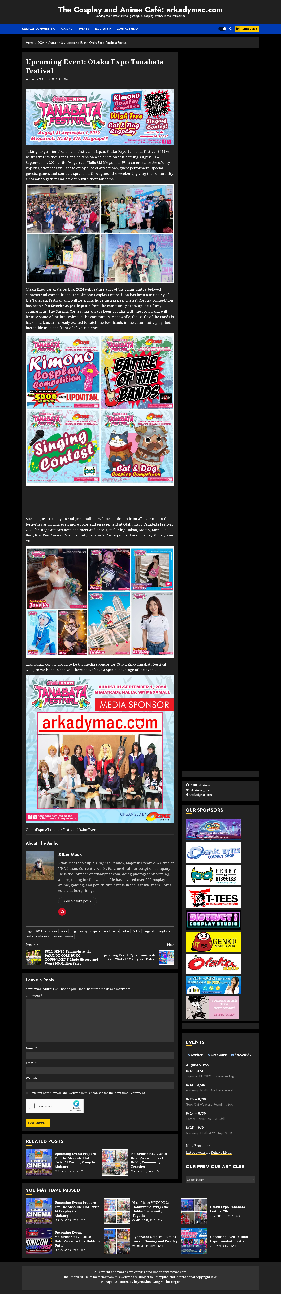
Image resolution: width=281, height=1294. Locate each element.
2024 (39, 931)
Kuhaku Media (221, 1152)
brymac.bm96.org (147, 1282)
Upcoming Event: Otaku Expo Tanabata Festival (229, 1239)
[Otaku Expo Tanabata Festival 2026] (194, 1211)
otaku (30, 936)
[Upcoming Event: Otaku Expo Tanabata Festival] (194, 1241)
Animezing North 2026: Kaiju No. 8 (209, 1133)
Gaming (67, 29)
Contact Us (126, 29)
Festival (136, 931)
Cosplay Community (37, 29)
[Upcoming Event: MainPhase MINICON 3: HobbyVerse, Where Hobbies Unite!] (39, 1241)
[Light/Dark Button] (222, 29)
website (69, 936)
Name (31, 1048)
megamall (149, 931)
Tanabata (57, 936)
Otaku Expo (42, 936)
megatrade (164, 931)
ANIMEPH (196, 1055)
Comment (34, 996)
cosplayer (95, 931)
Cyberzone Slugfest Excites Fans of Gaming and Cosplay (154, 1239)
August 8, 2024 (58, 79)
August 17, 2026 (144, 1171)
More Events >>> (198, 1146)
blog (73, 931)
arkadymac (51, 931)
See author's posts (77, 901)
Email (31, 1063)
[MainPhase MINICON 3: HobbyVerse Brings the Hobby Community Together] (115, 1162)
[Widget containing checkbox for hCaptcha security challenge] (55, 1106)
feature (125, 931)
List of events (196, 1152)
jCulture (101, 29)
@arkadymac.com (200, 795)
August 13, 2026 (68, 1250)
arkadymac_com (199, 790)
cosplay (83, 931)
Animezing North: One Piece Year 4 (209, 1090)
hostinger (173, 1282)
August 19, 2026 (68, 1171)
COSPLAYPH (218, 1055)
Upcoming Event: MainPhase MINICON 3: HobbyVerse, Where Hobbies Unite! (77, 1238)
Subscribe (249, 29)
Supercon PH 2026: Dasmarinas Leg (210, 1076)
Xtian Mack (36, 79)
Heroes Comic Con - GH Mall (205, 1119)
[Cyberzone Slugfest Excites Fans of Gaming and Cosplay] (117, 1241)
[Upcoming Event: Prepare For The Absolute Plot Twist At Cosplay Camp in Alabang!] (39, 1162)
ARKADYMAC (242, 1055)
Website (32, 1078)
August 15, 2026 (223, 1216)
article (64, 931)
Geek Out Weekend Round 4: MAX (209, 1104)
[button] (230, 28)
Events (84, 29)
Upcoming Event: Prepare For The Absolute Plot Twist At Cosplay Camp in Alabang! (75, 1160)
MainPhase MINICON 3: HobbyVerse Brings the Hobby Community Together (149, 1160)
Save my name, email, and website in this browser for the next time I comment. (88, 1093)
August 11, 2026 (145, 1246)
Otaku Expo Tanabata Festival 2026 (227, 1209)
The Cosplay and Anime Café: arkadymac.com (140, 9)
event (107, 931)
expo (116, 931)
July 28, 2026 (221, 1246)
